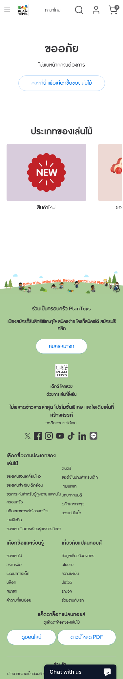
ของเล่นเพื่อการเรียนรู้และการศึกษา (34, 529)
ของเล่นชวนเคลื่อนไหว (24, 476)
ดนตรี (67, 468)
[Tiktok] (71, 436)
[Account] (96, 7)
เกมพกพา (69, 486)
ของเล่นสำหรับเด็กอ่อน (25, 485)
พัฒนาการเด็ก (18, 574)
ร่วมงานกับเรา (73, 600)
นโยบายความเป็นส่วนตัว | (26, 673)
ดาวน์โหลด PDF (87, 637)
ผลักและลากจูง (73, 504)
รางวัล (67, 591)
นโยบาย (67, 565)
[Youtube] (60, 436)
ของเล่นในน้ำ (71, 513)
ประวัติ (67, 582)
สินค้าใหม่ (46, 207)
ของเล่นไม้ (14, 556)
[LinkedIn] (82, 436)
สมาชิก (12, 591)
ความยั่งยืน (70, 574)
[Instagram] (49, 436)
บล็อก (11, 582)
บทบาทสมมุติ (72, 495)
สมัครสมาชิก (61, 346)
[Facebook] (38, 436)
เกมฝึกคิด (14, 520)
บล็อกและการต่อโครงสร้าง (27, 511)
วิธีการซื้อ (14, 565)
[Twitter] (27, 436)
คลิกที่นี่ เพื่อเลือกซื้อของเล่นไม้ (61, 83)
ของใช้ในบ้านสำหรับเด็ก (80, 477)
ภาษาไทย (52, 10)
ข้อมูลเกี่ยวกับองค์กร (78, 556)
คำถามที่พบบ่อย (19, 600)
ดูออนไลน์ (31, 637)
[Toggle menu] (7, 9)
